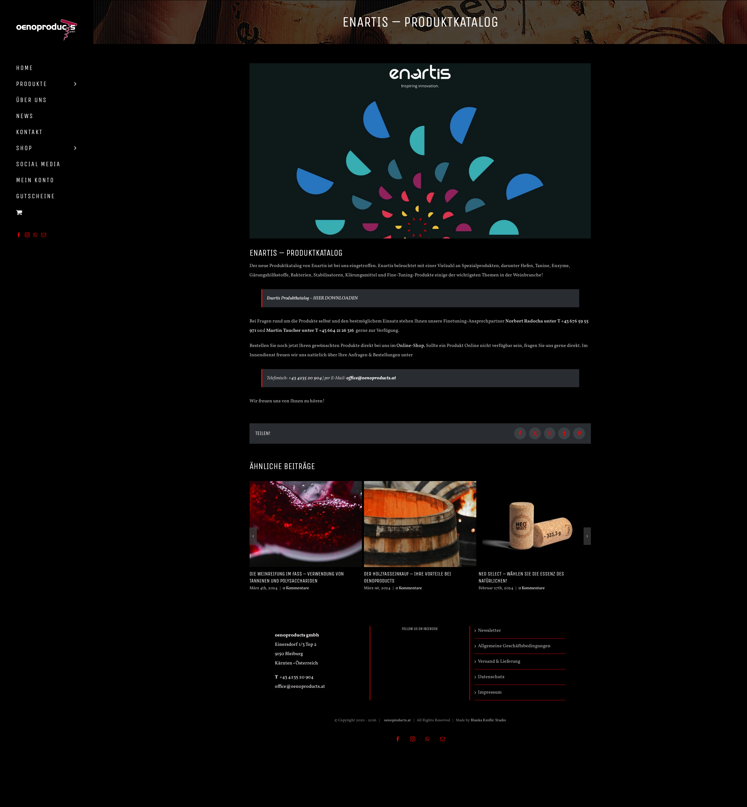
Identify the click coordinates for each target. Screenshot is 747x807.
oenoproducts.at (397, 720)
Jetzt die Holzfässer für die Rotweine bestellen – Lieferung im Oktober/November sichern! (533, 577)
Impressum (490, 692)
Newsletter (489, 630)
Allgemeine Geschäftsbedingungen (514, 646)
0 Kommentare (294, 588)
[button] (253, 536)
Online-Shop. (411, 346)
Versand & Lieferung (499, 661)
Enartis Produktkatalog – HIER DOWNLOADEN (312, 298)
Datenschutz (491, 677)
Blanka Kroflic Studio (488, 720)
